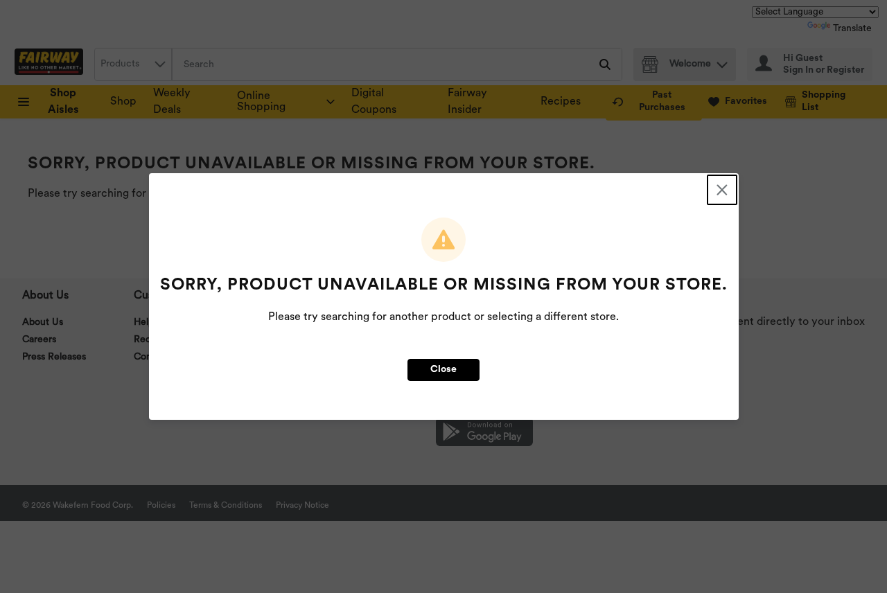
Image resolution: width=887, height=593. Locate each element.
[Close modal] (722, 189)
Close (443, 369)
